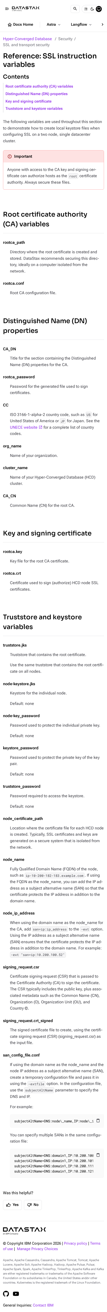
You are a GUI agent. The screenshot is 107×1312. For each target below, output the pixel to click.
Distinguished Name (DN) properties (36, 94)
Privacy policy (75, 1243)
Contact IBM (43, 1305)
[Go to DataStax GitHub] (6, 1294)
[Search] (75, 9)
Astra (54, 24)
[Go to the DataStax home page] (24, 1231)
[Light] (86, 9)
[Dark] (92, 9)
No (33, 1205)
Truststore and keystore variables (34, 109)
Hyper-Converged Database (27, 38)
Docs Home (20, 24)
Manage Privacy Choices (37, 1249)
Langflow (82, 24)
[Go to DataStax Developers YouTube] (16, 1294)
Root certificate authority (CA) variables (39, 86)
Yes (12, 1205)
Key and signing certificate (28, 101)
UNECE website (24, 427)
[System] (99, 9)
